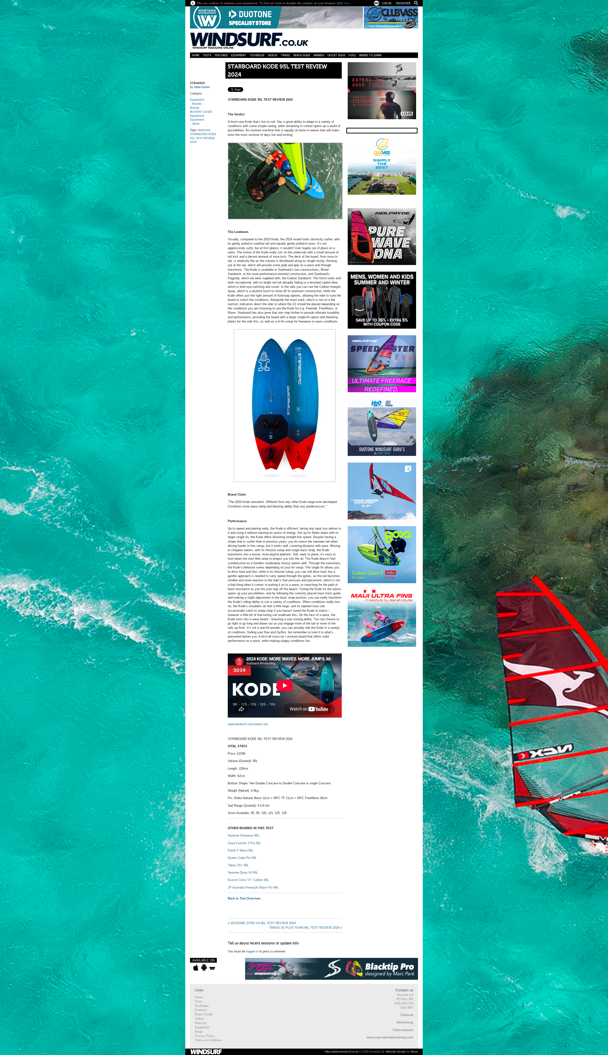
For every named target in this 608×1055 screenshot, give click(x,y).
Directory (201, 1023)
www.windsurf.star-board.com (248, 724)
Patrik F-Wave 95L (240, 850)
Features (221, 55)
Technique (257, 55)
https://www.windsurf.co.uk (341, 1051)
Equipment (238, 55)
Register (403, 3)
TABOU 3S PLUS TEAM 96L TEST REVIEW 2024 (304, 927)
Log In (386, 3)
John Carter (202, 87)
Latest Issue (336, 55)
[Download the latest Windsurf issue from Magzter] (212, 967)
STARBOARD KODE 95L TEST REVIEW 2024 (277, 70)
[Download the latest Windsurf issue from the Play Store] (204, 967)
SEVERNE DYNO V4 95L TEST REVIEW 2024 (263, 923)
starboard (204, 130)
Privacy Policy (205, 1036)
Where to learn (370, 55)
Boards (197, 103)
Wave (196, 123)
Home (196, 55)
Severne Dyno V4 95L (243, 872)
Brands (319, 55)
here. (347, 3)
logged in (252, 951)
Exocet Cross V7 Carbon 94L (249, 880)
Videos (272, 55)
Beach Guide (302, 55)
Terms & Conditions (208, 1040)
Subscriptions (403, 1030)
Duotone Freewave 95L (243, 835)
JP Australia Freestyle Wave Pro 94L (253, 887)
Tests (207, 55)
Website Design (396, 1051)
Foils (352, 55)
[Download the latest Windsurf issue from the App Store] (196, 967)
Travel (285, 55)
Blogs (199, 1031)
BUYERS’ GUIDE (201, 112)
